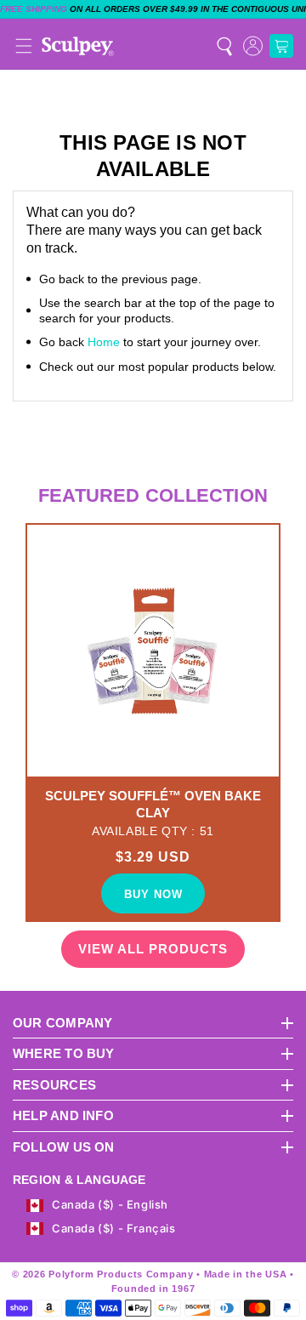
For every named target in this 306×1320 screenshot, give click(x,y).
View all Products (153, 949)
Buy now (153, 894)
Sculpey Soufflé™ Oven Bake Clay (153, 804)
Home (104, 342)
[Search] (224, 46)
